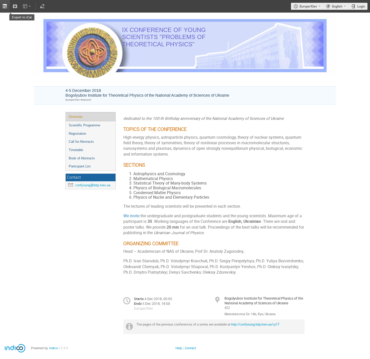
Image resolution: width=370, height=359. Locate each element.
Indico (53, 348)
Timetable (76, 150)
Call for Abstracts (81, 141)
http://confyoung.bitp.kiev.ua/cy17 (255, 324)
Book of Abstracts (82, 158)
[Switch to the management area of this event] (42, 6)
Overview (75, 117)
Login (361, 6)
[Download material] (15, 6)
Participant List (80, 166)
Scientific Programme (84, 125)
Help (178, 348)
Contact (190, 348)
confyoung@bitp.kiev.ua (92, 185)
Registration (77, 133)
